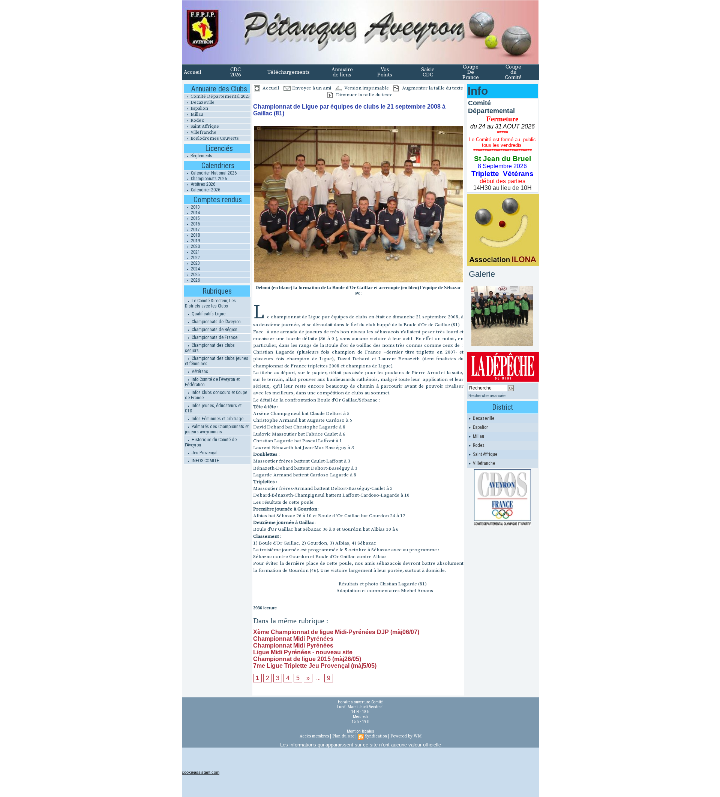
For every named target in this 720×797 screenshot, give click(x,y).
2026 (195, 280)
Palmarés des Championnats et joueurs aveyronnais (217, 429)
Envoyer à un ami (311, 88)
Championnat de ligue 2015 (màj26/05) (307, 659)
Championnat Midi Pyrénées (293, 639)
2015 (195, 218)
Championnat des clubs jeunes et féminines (216, 361)
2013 (195, 207)
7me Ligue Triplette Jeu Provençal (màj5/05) (314, 666)
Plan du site (343, 736)
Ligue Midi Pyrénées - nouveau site (302, 652)
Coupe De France (470, 72)
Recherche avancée (487, 395)
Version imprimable (366, 88)
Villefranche (202, 132)
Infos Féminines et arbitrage (216, 418)
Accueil (192, 72)
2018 (195, 235)
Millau (196, 114)
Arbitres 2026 (202, 184)
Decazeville (201, 102)
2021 (195, 252)
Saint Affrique (204, 126)
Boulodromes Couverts (213, 138)
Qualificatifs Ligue (207, 313)
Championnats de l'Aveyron (215, 321)
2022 (195, 257)
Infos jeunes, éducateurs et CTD (213, 408)
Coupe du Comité (513, 72)
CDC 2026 (235, 72)
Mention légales (360, 731)
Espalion (198, 108)
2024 (195, 269)
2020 (195, 246)
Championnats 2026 (208, 178)
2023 (195, 263)
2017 (195, 229)
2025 (195, 274)
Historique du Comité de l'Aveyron (211, 442)
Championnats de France (213, 337)
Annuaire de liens (342, 72)
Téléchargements (288, 72)
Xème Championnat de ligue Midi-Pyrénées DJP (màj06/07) (336, 632)
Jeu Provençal (204, 452)
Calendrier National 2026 (213, 173)
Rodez (196, 120)
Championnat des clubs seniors (210, 348)
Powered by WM (406, 736)
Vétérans (199, 371)
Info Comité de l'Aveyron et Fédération (212, 382)
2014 (195, 212)
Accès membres (314, 736)
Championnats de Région (213, 329)
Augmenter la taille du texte (432, 88)
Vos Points (384, 72)
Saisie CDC (428, 72)
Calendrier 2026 (205, 190)
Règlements (200, 155)
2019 (195, 240)
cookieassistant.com (200, 772)
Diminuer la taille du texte (364, 95)
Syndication (376, 736)
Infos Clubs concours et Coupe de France (216, 395)
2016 (195, 224)
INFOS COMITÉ (204, 460)
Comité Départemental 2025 (219, 96)
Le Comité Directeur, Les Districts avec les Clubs (210, 303)
